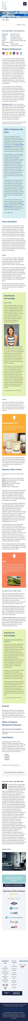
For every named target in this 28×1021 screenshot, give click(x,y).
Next (24, 24)
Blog (7, 19)
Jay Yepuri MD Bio (14, 981)
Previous (19, 24)
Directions (14, 984)
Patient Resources (14, 973)
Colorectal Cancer (14, 969)
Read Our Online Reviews (14, 891)
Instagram (7, 759)
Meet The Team (14, 977)
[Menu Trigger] (25, 3)
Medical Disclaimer (9, 1010)
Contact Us (14, 987)
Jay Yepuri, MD (6, 765)
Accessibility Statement (19, 1010)
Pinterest (7, 757)
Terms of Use (22, 1008)
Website (7, 754)
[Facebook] (4, 985)
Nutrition (17, 765)
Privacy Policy (5, 1008)
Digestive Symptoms (14, 961)
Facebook (7, 756)
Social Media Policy (14, 1008)
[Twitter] (7, 985)
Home (3, 19)
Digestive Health (13, 765)
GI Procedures (14, 965)
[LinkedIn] (5, 988)
